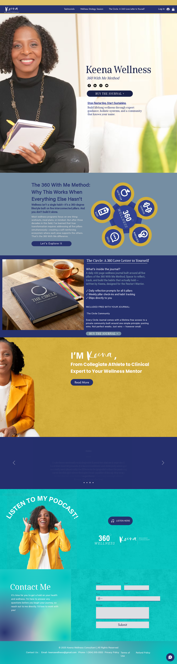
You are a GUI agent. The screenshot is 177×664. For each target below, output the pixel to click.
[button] (173, 9)
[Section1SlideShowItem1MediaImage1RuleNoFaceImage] (84, 482)
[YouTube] (106, 85)
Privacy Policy (112, 652)
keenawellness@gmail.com (62, 652)
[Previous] (14, 463)
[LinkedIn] (95, 85)
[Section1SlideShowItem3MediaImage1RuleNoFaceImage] (90, 482)
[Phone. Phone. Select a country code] (100, 598)
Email (126, 583)
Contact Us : (32, 652)
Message (99, 605)
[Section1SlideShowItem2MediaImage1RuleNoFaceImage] (87, 482)
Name (99, 583)
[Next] (163, 463)
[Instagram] (100, 85)
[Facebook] (89, 85)
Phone (98, 594)
